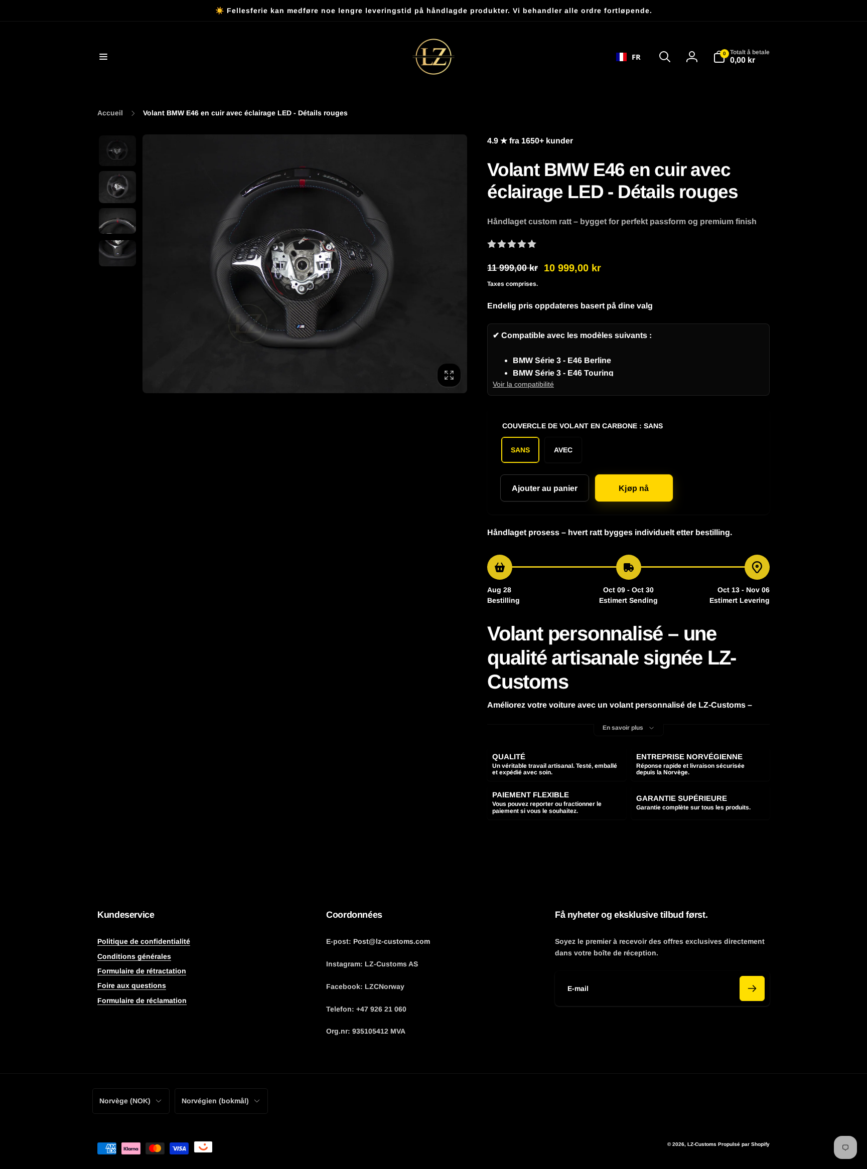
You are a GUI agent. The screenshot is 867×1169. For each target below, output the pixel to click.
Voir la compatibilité (523, 384)
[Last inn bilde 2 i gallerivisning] (117, 187)
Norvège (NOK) (125, 1101)
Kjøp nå (634, 488)
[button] (103, 57)
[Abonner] (752, 988)
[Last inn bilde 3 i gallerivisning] (117, 221)
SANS (520, 450)
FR (636, 57)
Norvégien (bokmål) (215, 1101)
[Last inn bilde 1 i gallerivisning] (117, 150)
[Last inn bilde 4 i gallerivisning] (117, 253)
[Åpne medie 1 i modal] (304, 263)
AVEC (563, 450)
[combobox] (628, 56)
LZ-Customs (701, 1144)
